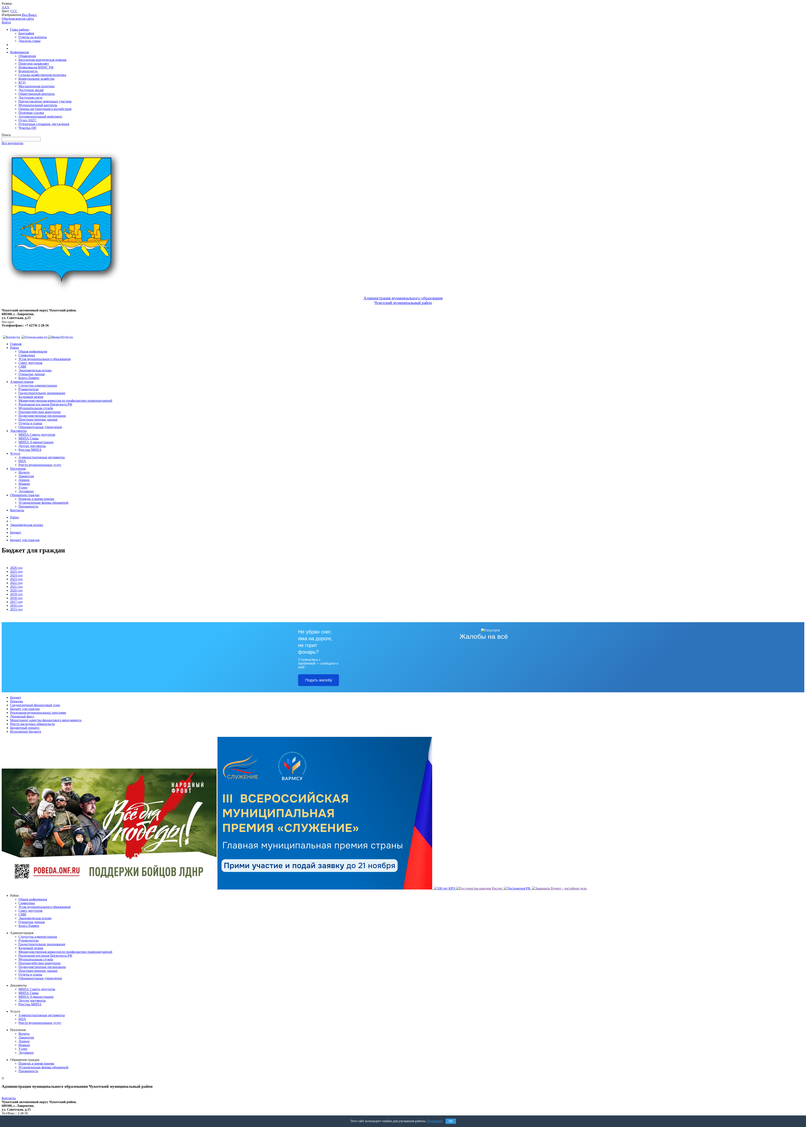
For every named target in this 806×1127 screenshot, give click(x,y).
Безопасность (28, 71)
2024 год (16, 575)
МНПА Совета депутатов (36, 434)
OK (451, 1121)
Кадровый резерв (30, 397)
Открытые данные (31, 374)
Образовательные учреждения (40, 427)
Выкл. (32, 15)
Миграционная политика (36, 86)
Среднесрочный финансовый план (35, 705)
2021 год (16, 586)
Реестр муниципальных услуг (39, 465)
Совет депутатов (30, 363)
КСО (22, 82)
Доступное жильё (31, 90)
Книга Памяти (28, 378)
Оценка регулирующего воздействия (44, 109)
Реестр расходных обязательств (32, 724)
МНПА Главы (28, 438)
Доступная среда (30, 97)
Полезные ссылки (31, 112)
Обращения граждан (24, 495)
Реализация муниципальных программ (38, 712)
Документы (18, 431)
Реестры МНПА (30, 449)
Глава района (19, 29)
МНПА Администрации (36, 442)
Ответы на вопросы (32, 37)
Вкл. (25, 15)
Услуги (15, 453)
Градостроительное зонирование (41, 393)
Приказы (16, 701)
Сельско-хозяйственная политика (42, 75)
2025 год (16, 571)
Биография (26, 33)
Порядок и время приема (36, 499)
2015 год (16, 609)
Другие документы (32, 446)
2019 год (16, 594)
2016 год (16, 605)
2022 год (16, 583)
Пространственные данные (38, 419)
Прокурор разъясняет (33, 63)
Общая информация (32, 351)
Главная (15, 344)
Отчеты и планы (30, 423)
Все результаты (12, 143)
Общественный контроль (36, 94)
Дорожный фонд (22, 716)
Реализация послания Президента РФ (45, 404)
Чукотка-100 (27, 128)
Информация (19, 52)
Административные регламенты (41, 457)
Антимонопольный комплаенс (40, 116)
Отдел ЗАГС (27, 120)
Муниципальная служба (35, 408)
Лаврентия (26, 476)
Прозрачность (28, 506)
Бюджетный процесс (25, 727)
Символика (26, 355)
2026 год (16, 567)
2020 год (16, 590)
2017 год (16, 602)
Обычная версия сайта (18, 18)
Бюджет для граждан (25, 540)
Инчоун (24, 472)
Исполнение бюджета (25, 731)
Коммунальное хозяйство (36, 78)
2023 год (16, 579)
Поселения (18, 468)
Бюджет (15, 532)
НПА (22, 461)
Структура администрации (37, 385)
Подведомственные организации (42, 415)
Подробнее (435, 1121)
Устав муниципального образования (44, 359)
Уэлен (22, 487)
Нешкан (24, 483)
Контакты (17, 510)
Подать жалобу (318, 680)
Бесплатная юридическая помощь (42, 60)
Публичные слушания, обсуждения (43, 124)
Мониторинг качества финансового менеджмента (45, 720)
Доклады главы (29, 41)
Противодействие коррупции (39, 412)
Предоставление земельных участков (45, 101)
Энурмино (26, 491)
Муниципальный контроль (37, 105)
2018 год (16, 598)
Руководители (28, 389)
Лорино (24, 480)
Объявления (27, 56)
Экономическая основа (34, 370)
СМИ (22, 366)
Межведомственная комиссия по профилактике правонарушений (65, 400)
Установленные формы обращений (43, 502)
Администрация (21, 381)
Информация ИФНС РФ (36, 67)
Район (14, 347)
